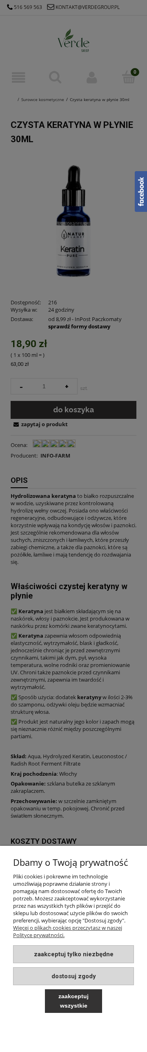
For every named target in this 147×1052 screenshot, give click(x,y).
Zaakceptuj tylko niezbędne (74, 954)
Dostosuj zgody (73, 976)
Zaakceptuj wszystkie (73, 1001)
